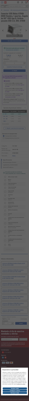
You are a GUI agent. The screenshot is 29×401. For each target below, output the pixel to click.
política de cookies (21, 384)
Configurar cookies (15, 390)
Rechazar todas (15, 393)
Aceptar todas (15, 388)
